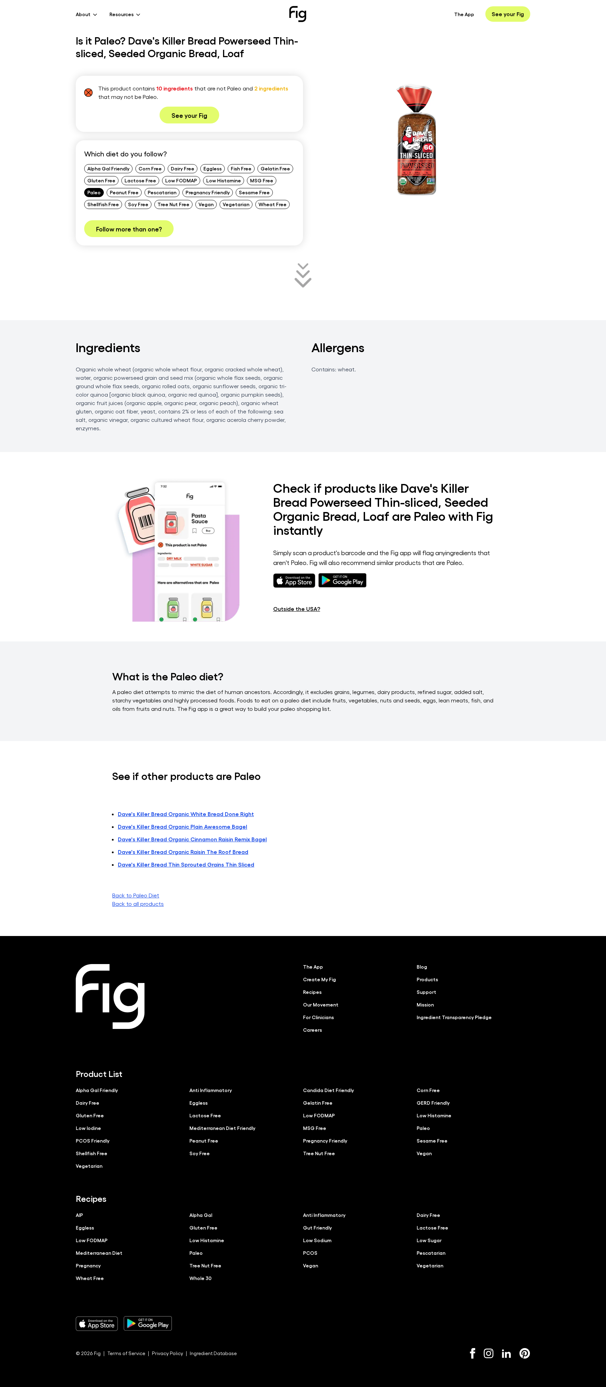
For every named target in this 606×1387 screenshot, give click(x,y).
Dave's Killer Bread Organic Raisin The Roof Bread (183, 851)
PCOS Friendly (92, 1140)
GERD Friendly (433, 1102)
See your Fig (508, 14)
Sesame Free (254, 192)
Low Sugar (429, 1240)
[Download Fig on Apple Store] (97, 1323)
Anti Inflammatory (210, 1090)
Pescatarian (162, 192)
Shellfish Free (103, 204)
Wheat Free (272, 204)
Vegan (206, 204)
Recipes (312, 991)
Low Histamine (223, 180)
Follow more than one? (129, 229)
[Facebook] (472, 1353)
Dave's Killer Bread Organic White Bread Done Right (186, 813)
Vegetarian (236, 204)
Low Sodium (317, 1240)
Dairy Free (182, 168)
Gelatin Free (275, 168)
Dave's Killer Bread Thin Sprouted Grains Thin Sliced (186, 864)
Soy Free (138, 204)
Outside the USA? (296, 608)
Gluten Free (101, 180)
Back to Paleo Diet (135, 895)
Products (427, 979)
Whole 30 (200, 1277)
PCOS (310, 1252)
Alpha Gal (200, 1214)
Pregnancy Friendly (208, 192)
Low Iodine (88, 1127)
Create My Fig (319, 979)
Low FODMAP (181, 180)
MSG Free (261, 180)
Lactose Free (140, 180)
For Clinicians (318, 1017)
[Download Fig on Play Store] (147, 1323)
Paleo (94, 192)
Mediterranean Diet (99, 1252)
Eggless (212, 168)
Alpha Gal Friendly (108, 168)
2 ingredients (271, 88)
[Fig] (297, 14)
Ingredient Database (213, 1353)
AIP (79, 1214)
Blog (422, 966)
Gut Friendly (317, 1227)
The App (464, 14)
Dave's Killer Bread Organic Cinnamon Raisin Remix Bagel (192, 839)
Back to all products (138, 903)
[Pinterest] (524, 1353)
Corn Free (150, 168)
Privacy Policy (167, 1353)
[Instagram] (488, 1353)
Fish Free (241, 168)
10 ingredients (174, 88)
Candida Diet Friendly (328, 1090)
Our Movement (320, 1004)
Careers (312, 1029)
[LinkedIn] (506, 1353)
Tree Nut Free (173, 204)
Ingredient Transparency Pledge (454, 1017)
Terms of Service (126, 1353)
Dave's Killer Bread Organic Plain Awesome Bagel (182, 826)
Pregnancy (88, 1265)
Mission (425, 1004)
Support (426, 991)
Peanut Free (124, 192)
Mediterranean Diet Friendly (222, 1127)
